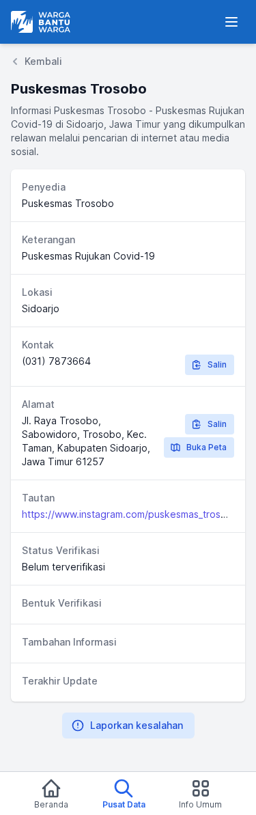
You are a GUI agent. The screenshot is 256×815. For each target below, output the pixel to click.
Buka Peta (206, 447)
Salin (217, 364)
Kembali (43, 61)
